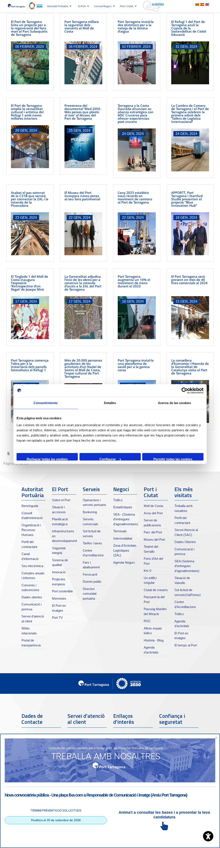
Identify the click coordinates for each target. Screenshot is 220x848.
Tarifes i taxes (92, 543)
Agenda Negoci (124, 562)
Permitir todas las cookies (172, 458)
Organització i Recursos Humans (31, 530)
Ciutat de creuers (156, 590)
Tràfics (118, 500)
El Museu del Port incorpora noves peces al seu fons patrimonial (82, 195)
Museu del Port (154, 539)
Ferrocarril (90, 574)
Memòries (59, 598)
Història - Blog (153, 640)
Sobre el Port (61, 500)
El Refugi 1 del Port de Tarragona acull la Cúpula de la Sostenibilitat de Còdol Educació (188, 28)
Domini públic (92, 581)
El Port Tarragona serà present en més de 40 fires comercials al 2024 (189, 279)
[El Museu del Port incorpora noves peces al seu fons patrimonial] (83, 233)
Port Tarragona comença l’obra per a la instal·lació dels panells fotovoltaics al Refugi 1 (30, 365)
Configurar (107, 458)
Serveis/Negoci (103, 6)
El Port (82, 6)
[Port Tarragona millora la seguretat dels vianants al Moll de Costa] (83, 62)
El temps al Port (185, 645)
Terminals (120, 531)
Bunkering (90, 512)
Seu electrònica (32, 566)
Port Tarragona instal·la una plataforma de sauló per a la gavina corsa (136, 365)
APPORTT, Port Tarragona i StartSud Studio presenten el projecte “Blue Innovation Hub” (187, 199)
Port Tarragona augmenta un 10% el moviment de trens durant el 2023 (134, 281)
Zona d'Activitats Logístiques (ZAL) (124, 550)
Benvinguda (29, 506)
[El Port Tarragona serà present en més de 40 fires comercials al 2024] (190, 317)
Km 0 (147, 570)
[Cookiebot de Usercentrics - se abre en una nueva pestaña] (184, 390)
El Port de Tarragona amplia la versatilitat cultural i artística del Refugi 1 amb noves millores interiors (27, 112)
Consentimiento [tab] (46, 403)
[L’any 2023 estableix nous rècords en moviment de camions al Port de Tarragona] (137, 233)
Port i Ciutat (126, 6)
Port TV (57, 617)
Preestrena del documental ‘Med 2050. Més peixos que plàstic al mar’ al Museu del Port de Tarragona (82, 112)
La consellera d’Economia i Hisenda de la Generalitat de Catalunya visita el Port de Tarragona (190, 366)
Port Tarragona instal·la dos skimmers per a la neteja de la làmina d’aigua (136, 26)
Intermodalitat (122, 538)
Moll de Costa (153, 506)
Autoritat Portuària (57, 6)
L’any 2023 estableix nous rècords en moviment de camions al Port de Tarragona (135, 197)
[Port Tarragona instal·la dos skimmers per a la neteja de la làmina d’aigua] (137, 62)
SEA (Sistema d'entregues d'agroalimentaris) (186, 566)
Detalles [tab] (110, 403)
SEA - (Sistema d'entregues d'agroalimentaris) (125, 519)
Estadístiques (122, 507)
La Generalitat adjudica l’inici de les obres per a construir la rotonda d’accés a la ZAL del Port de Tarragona (82, 282)
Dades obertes (31, 597)
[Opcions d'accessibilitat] (208, 836)
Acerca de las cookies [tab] (174, 403)
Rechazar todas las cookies (47, 458)
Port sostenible (62, 591)
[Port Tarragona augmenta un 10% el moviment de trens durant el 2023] (137, 317)
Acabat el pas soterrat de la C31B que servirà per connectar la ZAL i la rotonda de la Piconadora (29, 199)
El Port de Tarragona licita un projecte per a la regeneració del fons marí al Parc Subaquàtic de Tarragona (29, 28)
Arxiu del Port (153, 513)
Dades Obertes (185, 542)
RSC (147, 621)
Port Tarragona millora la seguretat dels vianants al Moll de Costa (81, 26)
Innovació (59, 572)
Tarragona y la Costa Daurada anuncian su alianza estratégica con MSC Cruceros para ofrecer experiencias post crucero (135, 113)
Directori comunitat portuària (89, 593)
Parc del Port (153, 532)
